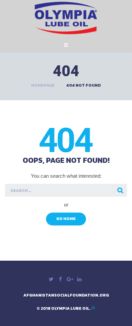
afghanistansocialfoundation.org (66, 295)
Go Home (66, 219)
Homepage (43, 85)
